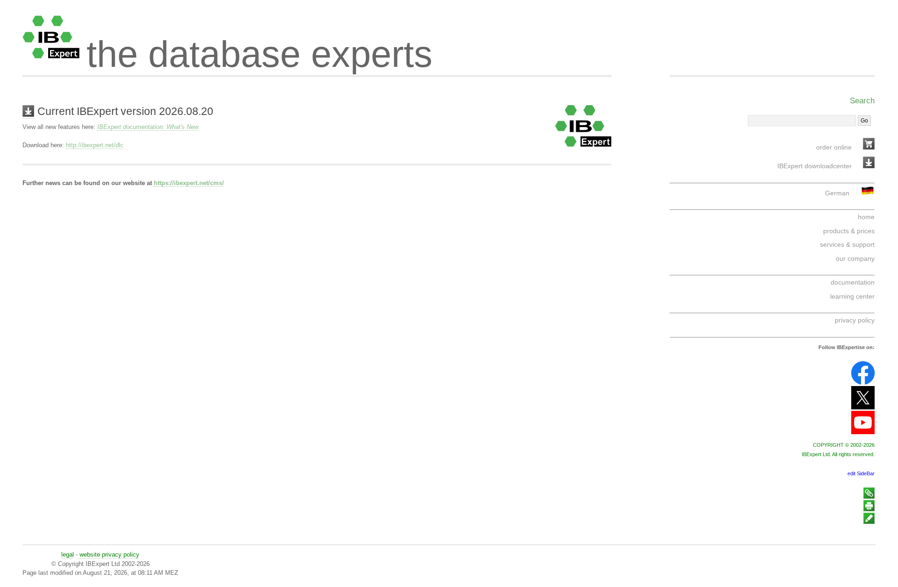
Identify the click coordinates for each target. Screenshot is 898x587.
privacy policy (855, 320)
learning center (852, 296)
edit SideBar (861, 473)
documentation (853, 282)
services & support (847, 244)
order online (834, 147)
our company (855, 258)
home (866, 217)
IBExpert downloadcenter (814, 166)
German (837, 193)
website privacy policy (109, 554)
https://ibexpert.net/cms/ (189, 182)
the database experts (260, 45)
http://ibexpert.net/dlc (94, 145)
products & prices (849, 231)
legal (67, 554)
